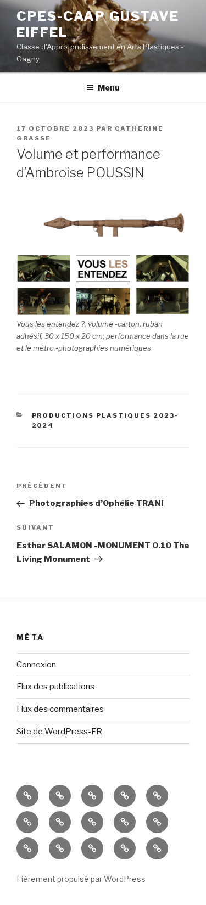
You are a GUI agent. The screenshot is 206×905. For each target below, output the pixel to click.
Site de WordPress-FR (59, 732)
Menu (109, 87)
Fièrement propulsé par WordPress (81, 879)
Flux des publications (55, 687)
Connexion (36, 665)
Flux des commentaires (60, 709)
